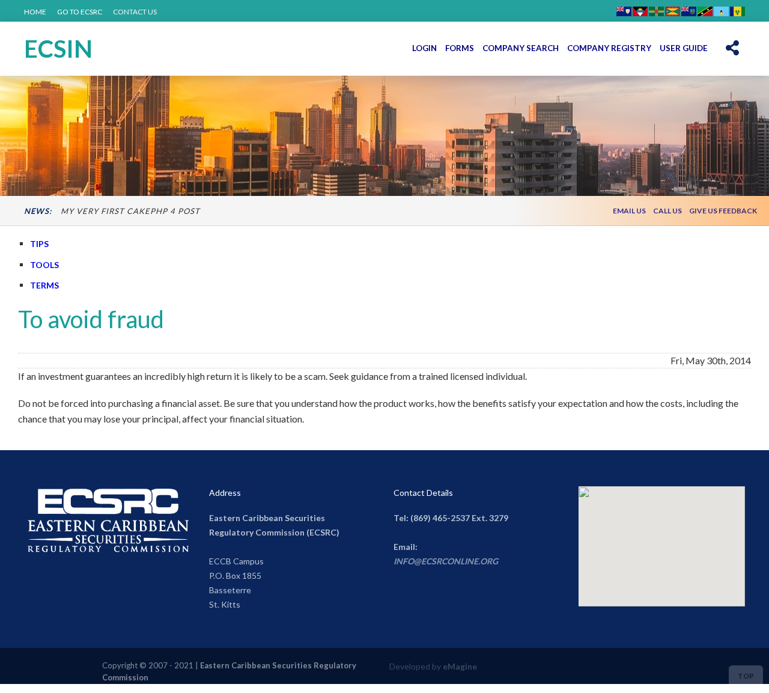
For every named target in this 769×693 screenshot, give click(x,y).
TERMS (44, 285)
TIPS (39, 244)
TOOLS (44, 265)
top (746, 675)
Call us (667, 210)
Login (424, 48)
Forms (459, 48)
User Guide (684, 48)
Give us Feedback (723, 210)
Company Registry (609, 48)
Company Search (520, 48)
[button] (732, 47)
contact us (135, 11)
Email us (629, 210)
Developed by (433, 666)
